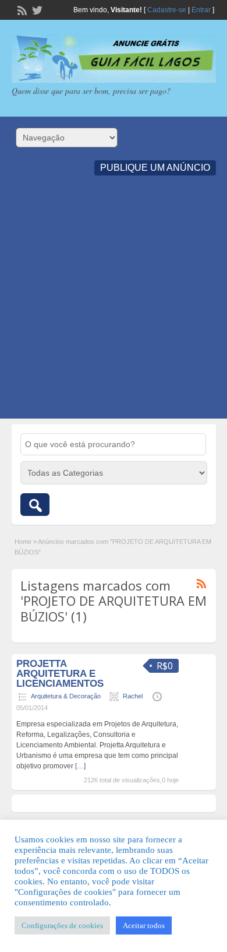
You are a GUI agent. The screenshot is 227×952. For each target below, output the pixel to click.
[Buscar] (34, 504)
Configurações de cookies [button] (62, 925)
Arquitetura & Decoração (66, 696)
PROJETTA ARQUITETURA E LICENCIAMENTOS (60, 673)
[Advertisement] (113, 305)
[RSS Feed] (21, 9)
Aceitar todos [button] (144, 925)
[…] (80, 766)
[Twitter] (36, 9)
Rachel (133, 696)
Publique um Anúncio (155, 168)
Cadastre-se (166, 10)
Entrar (201, 10)
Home (23, 541)
